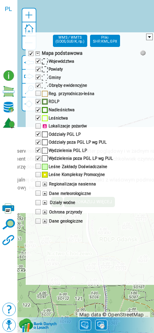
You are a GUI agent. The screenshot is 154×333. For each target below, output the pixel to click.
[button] (29, 15)
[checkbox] (30, 53)
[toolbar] (8, 34)
